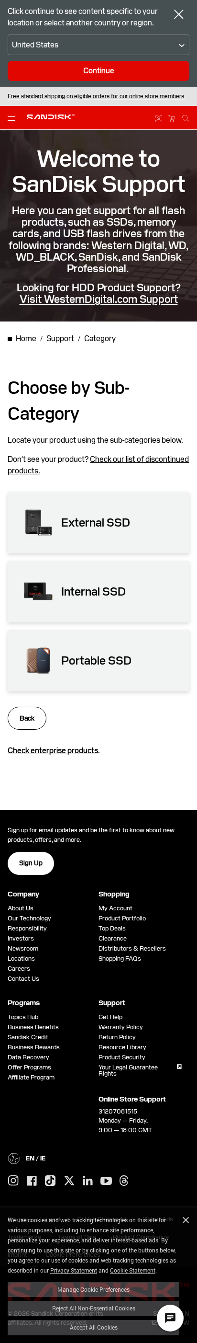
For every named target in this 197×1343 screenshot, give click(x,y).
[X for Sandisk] (69, 1181)
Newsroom (23, 948)
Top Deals (112, 928)
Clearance (112, 938)
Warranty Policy (120, 1027)
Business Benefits (33, 1027)
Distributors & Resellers (132, 948)
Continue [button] (98, 71)
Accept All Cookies (94, 1327)
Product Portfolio (122, 918)
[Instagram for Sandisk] (13, 1181)
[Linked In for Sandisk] (88, 1181)
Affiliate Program (31, 1077)
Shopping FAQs (119, 958)
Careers (19, 968)
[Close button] (178, 15)
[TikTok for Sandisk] (50, 1181)
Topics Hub (23, 1017)
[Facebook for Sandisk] (32, 1181)
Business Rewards (34, 1047)
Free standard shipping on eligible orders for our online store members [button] (96, 96)
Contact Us (23, 979)
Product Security (121, 1057)
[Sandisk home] (51, 117)
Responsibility (27, 928)
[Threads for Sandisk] (124, 1181)
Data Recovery (28, 1057)
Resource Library (122, 1047)
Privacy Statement (73, 1270)
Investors (21, 938)
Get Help (110, 1017)
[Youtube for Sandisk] (106, 1181)
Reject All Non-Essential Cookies (93, 1308)
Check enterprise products (53, 751)
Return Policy (117, 1037)
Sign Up (31, 863)
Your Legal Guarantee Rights (128, 1070)
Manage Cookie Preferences (93, 1289)
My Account (115, 908)
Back (27, 718)
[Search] (185, 117)
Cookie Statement (132, 1270)
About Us (20, 908)
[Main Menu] (13, 118)
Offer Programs (29, 1067)
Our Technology (29, 918)
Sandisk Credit (28, 1037)
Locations (21, 958)
